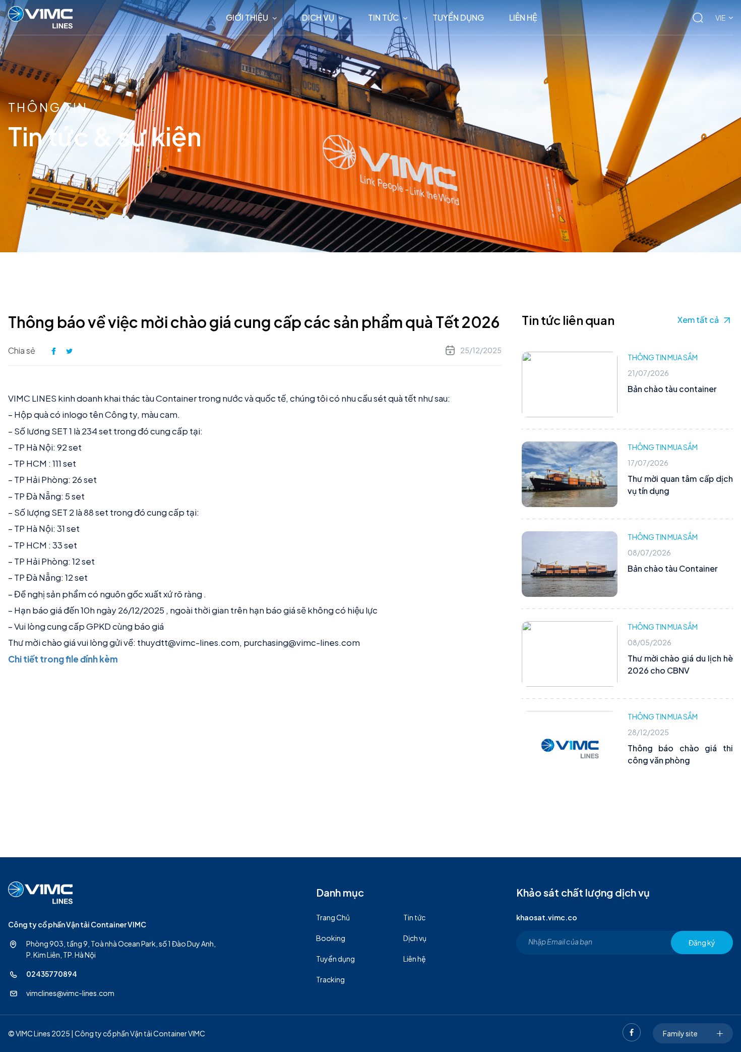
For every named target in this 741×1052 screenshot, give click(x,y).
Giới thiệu (247, 17)
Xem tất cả (698, 319)
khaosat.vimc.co (546, 917)
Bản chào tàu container (672, 388)
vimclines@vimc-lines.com (70, 993)
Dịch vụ (318, 17)
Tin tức (383, 17)
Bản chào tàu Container (673, 568)
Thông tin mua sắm (663, 357)
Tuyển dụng (458, 17)
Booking (330, 938)
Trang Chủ (333, 917)
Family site (680, 1033)
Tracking (330, 979)
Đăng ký (702, 942)
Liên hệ (523, 17)
